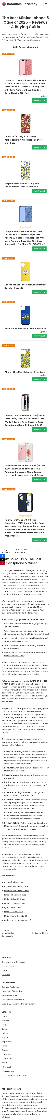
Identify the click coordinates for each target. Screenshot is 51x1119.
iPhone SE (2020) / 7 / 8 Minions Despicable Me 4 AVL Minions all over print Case (23, 139)
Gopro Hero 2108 (9, 995)
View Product (39, 100)
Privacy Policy (8, 966)
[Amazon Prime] (43, 96)
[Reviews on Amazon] (25, 227)
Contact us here (9, 866)
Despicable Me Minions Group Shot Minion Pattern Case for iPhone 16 (22, 185)
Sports (5, 1050)
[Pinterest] (2, 563)
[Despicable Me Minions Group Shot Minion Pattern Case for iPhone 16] (25, 170)
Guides (5, 1033)
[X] (2, 559)
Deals (4, 1029)
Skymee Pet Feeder (11, 987)
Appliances (7, 1041)
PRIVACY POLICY (10, 1071)
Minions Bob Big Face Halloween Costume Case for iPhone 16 (25, 286)
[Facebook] (2, 556)
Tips (5, 1045)
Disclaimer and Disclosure (13, 962)
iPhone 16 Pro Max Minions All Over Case (24, 372)
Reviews (5, 1020)
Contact (6, 974)
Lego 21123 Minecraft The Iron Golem (18, 1004)
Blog (4, 1024)
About (5, 970)
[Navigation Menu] (46, 4)
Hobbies (7, 1054)
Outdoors (7, 1058)
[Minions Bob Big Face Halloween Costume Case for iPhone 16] (25, 271)
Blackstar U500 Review (12, 991)
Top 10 (5, 1037)
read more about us (37, 866)
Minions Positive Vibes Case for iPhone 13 (25, 328)
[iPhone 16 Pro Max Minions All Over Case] (25, 359)
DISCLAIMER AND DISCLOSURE (14, 1075)
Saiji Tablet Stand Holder (13, 999)
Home (4, 1016)
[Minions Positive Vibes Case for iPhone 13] (25, 315)
